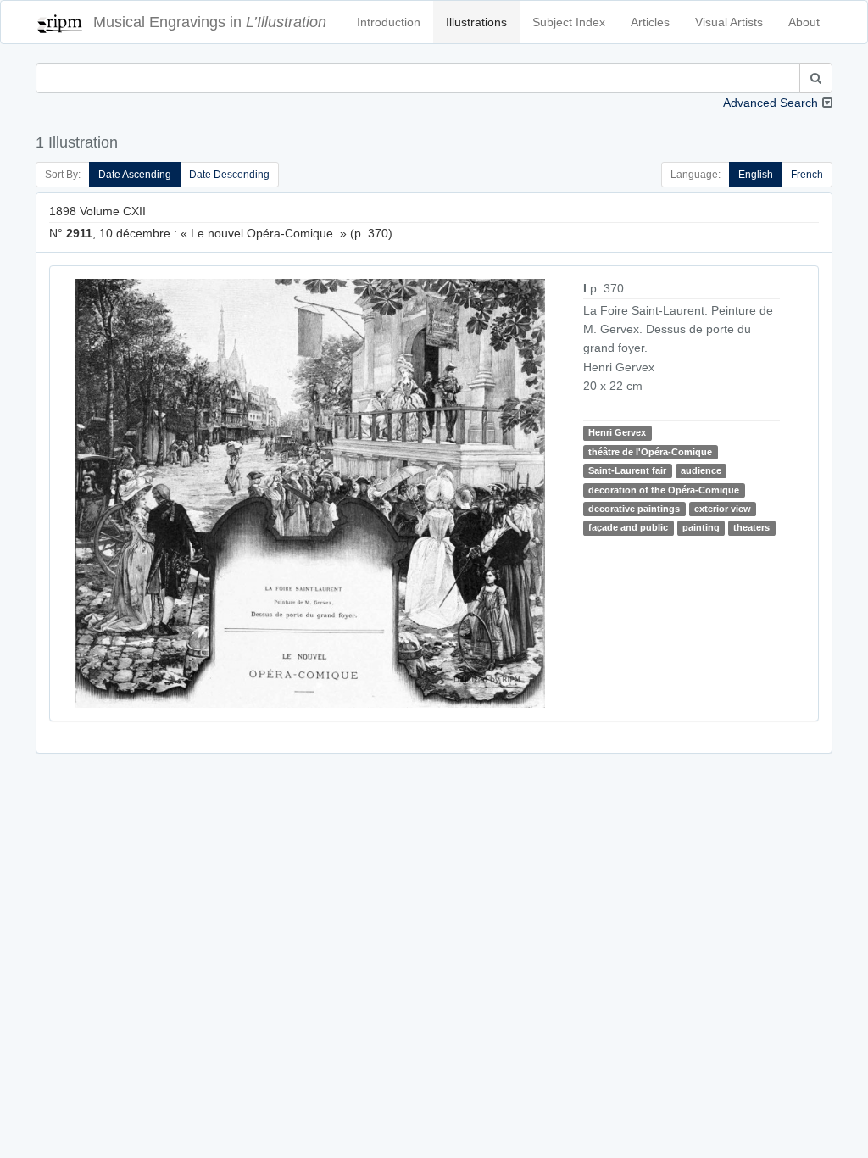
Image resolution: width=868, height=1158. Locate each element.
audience (701, 470)
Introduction (388, 22)
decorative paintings (634, 509)
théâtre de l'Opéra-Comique (650, 452)
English (755, 175)
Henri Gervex (617, 432)
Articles (650, 22)
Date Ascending (134, 175)
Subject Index (568, 22)
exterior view (722, 509)
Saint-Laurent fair (627, 470)
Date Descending (229, 175)
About (804, 22)
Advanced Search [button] (770, 102)
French (807, 175)
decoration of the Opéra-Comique (663, 490)
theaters (751, 527)
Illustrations (476, 22)
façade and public (628, 527)
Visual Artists (729, 22)
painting (701, 527)
